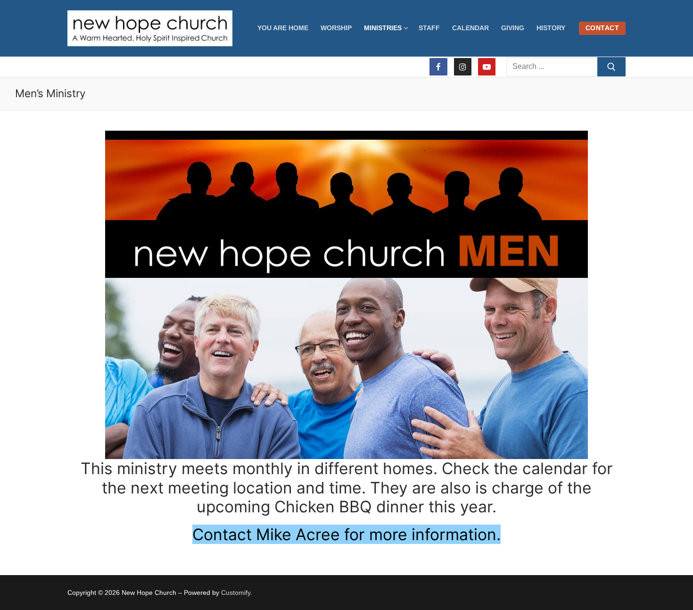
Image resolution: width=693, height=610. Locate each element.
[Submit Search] (611, 67)
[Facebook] (438, 67)
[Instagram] (463, 67)
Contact (602, 28)
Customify (235, 592)
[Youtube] (487, 67)
